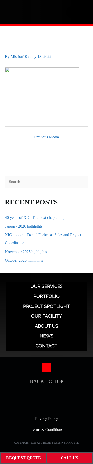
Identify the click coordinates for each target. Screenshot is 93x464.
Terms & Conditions (46, 429)
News (46, 335)
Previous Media (46, 137)
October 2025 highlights (24, 260)
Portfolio (46, 296)
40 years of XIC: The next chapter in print (38, 217)
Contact (46, 345)
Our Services (47, 286)
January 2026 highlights (23, 226)
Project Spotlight (46, 306)
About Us (46, 326)
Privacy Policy (46, 418)
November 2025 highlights (26, 252)
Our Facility (46, 316)
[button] (83, 12)
